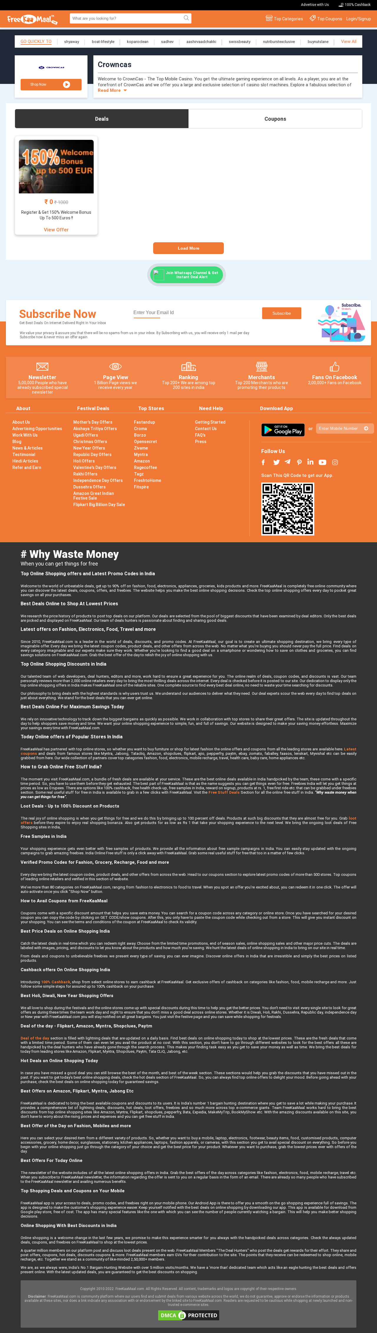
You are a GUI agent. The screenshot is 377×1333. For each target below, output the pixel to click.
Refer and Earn (26, 467)
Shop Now (38, 84)
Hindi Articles (25, 461)
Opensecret (145, 441)
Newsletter (42, 377)
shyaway (71, 41)
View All (348, 41)
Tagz (139, 474)
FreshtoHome (147, 480)
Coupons (275, 119)
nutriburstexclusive (279, 41)
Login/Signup (358, 18)
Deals (102, 119)
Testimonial (23, 454)
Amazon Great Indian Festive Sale (93, 495)
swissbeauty (239, 41)
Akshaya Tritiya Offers (95, 428)
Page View (115, 377)
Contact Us (206, 428)
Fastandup (144, 422)
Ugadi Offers (85, 435)
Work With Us (25, 435)
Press (200, 441)
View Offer (56, 230)
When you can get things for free (59, 564)
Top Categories (288, 18)
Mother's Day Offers (93, 422)
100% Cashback (358, 5)
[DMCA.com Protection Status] (188, 1319)
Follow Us (273, 451)
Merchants (261, 377)
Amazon (142, 461)
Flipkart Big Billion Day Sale (99, 504)
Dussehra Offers (89, 487)
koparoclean (137, 41)
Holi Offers (84, 461)
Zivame (141, 448)
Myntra (141, 454)
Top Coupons (329, 18)
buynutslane (318, 41)
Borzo (140, 435)
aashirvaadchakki (201, 41)
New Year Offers (89, 448)
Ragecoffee (145, 467)
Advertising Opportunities (37, 428)
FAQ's (200, 435)
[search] (185, 18)
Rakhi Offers (85, 474)
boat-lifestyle (103, 41)
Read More (109, 90)
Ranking (188, 377)
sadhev (167, 41)
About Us (21, 422)
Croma (140, 428)
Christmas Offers (90, 441)
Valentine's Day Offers (94, 467)
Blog (16, 441)
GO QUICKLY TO (36, 41)
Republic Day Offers (92, 454)
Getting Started (210, 422)
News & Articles (27, 448)
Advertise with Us (315, 5)
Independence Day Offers (98, 480)
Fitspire (141, 487)
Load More (188, 248)
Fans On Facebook (334, 377)
